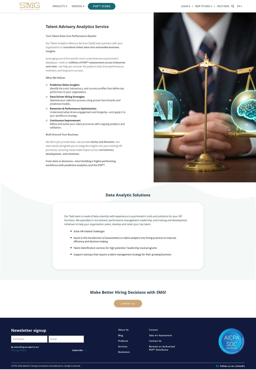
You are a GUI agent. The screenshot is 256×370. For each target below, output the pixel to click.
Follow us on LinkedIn (232, 366)
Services (77, 6)
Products (59, 6)
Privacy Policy (18, 350)
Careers (153, 329)
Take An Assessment (160, 335)
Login (184, 6)
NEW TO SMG (202, 6)
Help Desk (223, 6)
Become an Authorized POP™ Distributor (162, 348)
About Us (123, 329)
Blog (120, 335)
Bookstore (124, 351)
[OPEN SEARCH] (232, 6)
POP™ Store (101, 6)
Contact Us (128, 303)
